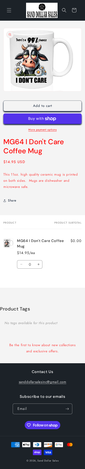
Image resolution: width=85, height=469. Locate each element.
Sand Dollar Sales (47, 460)
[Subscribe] (67, 408)
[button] (9, 10)
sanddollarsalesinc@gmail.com (42, 381)
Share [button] (12, 200)
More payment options (42, 130)
